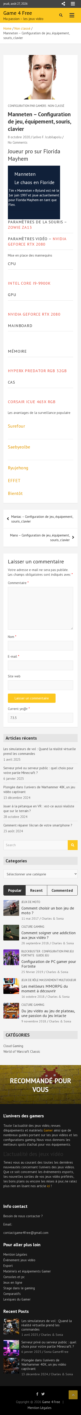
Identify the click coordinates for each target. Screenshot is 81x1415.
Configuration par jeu (58, 951)
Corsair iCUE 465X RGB (32, 401)
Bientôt (15, 493)
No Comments (17, 142)
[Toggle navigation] (72, 15)
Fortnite (27, 955)
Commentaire (18, 583)
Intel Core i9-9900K (29, 283)
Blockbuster (30, 951)
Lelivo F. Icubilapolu (47, 137)
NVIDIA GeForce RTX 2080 (37, 241)
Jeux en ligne (12, 1282)
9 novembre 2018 (33, 1021)
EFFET (14, 480)
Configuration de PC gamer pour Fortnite (48, 964)
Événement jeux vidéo (19, 1260)
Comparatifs (12, 1294)
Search (73, 845)
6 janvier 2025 (31, 1352)
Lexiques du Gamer (17, 1299)
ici (48, 1186)
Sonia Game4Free (56, 1352)
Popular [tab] (14, 890)
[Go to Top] (73, 1394)
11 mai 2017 (30, 918)
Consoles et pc (14, 1277)
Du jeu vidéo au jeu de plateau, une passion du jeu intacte (48, 1013)
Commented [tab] (62, 890)
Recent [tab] (36, 890)
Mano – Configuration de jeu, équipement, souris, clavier (40, 537)
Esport (8, 1265)
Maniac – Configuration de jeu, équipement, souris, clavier (42, 518)
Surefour (16, 426)
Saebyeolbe (19, 447)
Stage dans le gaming (19, 1288)
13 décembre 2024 (34, 1374)
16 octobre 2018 (33, 997)
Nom (12, 637)
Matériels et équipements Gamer (27, 1271)
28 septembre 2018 (35, 943)
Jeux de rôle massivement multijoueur (48, 980)
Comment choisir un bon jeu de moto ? (47, 910)
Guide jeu (42, 955)
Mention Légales (15, 1254)
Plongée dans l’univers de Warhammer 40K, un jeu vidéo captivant (43, 1364)
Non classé (56, 106)
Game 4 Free (17, 12)
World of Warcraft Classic (21, 1051)
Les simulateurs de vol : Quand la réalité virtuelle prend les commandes (46, 1325)
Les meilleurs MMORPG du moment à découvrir (44, 989)
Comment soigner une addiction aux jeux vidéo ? (48, 935)
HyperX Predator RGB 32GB (37, 370)
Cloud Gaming (13, 1046)
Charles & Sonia (53, 918)
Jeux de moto (30, 902)
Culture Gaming (32, 927)
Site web (14, 676)
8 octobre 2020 (19, 137)
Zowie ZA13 (20, 227)
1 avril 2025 (29, 1335)
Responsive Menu (63, 4)
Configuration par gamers (27, 106)
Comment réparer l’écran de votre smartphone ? (37, 825)
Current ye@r (19, 709)
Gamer (48, 1130)
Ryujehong (18, 468)
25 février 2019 (32, 972)
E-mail (13, 656)
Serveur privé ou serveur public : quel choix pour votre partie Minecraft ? (48, 1344)
